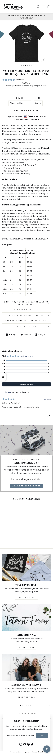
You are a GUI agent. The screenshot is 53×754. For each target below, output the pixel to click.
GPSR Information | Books (26, 315)
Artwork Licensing (26, 310)
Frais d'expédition (12, 86)
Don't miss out (26, 597)
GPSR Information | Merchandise (26, 321)
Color (20, 98)
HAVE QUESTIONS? (26, 714)
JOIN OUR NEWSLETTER (26, 486)
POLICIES (25, 706)
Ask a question (27, 326)
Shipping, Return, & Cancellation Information (26, 303)
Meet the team (26, 697)
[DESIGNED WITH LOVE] (26, 667)
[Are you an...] (26, 617)
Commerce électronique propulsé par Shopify (26, 752)
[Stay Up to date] (26, 567)
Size (38, 98)
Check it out (26, 647)
